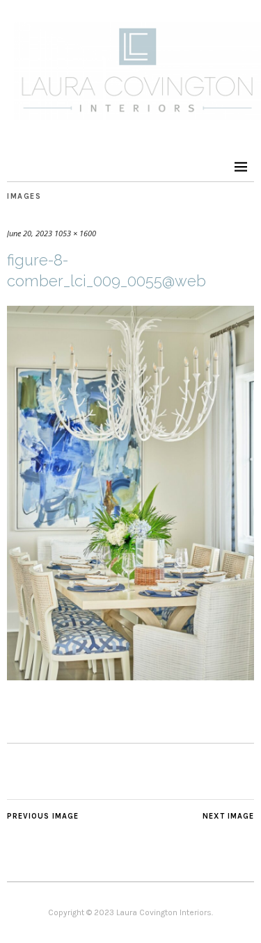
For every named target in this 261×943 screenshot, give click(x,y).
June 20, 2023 (29, 233)
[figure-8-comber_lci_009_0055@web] (130, 676)
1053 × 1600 (75, 233)
